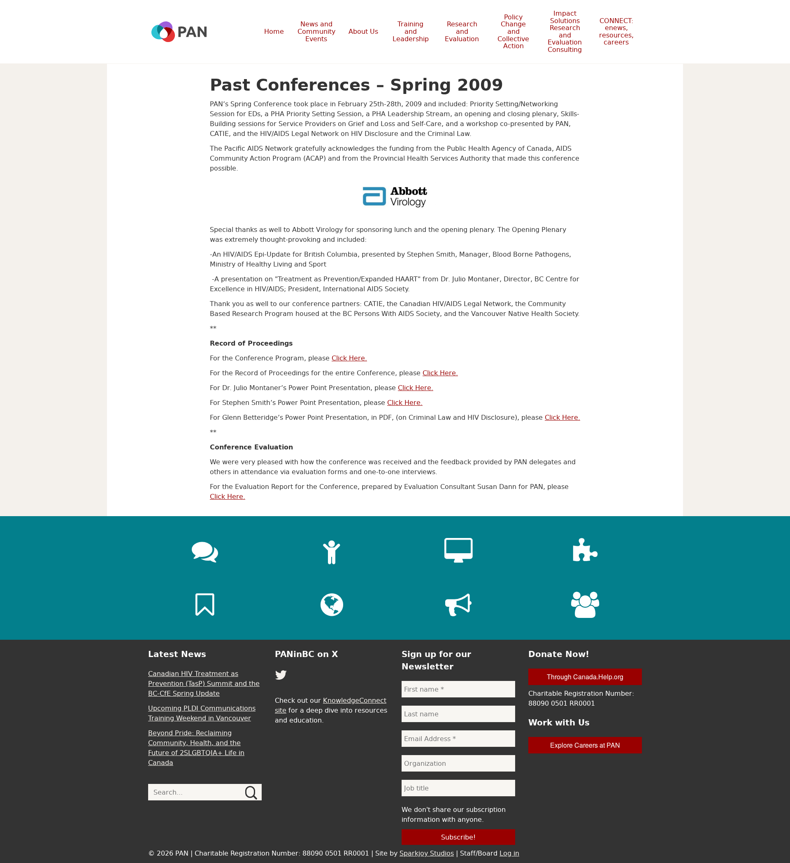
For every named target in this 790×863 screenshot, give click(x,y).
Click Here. (349, 358)
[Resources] (205, 604)
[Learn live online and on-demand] (458, 551)
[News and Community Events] (205, 551)
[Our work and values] (331, 604)
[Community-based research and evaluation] (585, 551)
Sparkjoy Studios (427, 853)
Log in (509, 853)
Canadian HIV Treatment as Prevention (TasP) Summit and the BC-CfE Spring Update (204, 683)
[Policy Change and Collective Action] (458, 604)
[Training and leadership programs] (331, 551)
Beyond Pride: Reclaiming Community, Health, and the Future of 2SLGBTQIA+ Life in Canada (196, 747)
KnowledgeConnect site (330, 705)
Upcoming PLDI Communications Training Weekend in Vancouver (202, 713)
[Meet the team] (585, 604)
